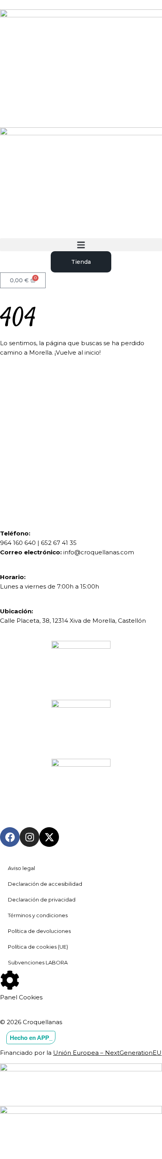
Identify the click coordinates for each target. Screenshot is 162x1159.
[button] (81, 244)
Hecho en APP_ (31, 1037)
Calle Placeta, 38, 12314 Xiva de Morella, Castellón (73, 620)
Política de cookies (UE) (38, 947)
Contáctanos (52, 466)
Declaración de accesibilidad (45, 884)
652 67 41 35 (59, 542)
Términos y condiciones (38, 915)
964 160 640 (18, 542)
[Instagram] (29, 837)
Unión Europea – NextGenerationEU (107, 1052)
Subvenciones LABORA (38, 962)
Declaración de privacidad (41, 899)
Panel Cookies (21, 997)
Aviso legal (21, 868)
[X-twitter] (49, 837)
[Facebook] (10, 837)
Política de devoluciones (39, 931)
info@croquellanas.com (98, 552)
